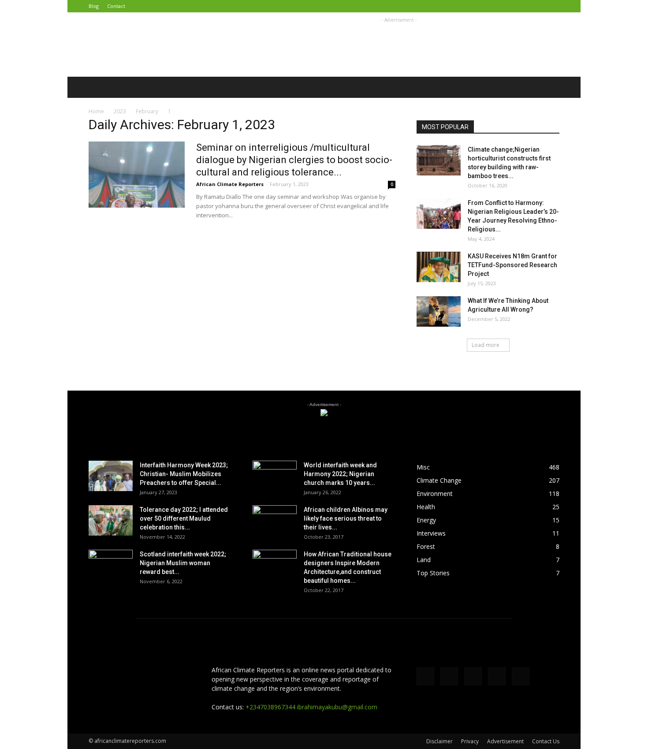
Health (426, 507)
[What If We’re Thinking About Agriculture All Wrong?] (439, 311)
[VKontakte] (538, 6)
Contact (116, 6)
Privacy (470, 741)
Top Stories (433, 573)
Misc (423, 467)
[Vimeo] (523, 6)
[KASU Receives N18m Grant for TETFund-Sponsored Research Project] (439, 267)
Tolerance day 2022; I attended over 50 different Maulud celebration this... (184, 518)
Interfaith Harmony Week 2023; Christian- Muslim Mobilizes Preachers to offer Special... (184, 474)
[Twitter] (509, 6)
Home (96, 111)
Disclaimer (439, 741)
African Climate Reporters (230, 184)
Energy (426, 520)
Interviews (431, 533)
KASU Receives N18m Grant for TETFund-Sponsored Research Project (512, 265)
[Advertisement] (398, 44)
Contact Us (545, 741)
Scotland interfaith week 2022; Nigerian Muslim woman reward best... (183, 563)
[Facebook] (494, 6)
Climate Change (439, 480)
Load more (485, 345)
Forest (426, 546)
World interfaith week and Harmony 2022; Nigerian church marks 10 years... (340, 474)
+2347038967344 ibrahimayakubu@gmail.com (311, 707)
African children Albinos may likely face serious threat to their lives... (345, 518)
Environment (435, 493)
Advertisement (505, 741)
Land (424, 559)
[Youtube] (552, 6)
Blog (94, 6)
